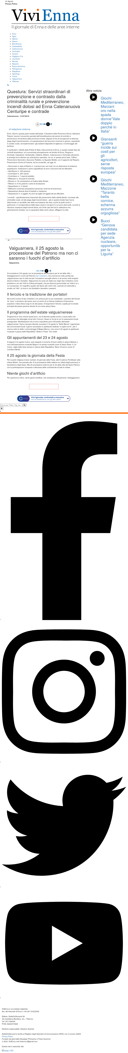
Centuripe (16, 51)
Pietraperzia (17, 69)
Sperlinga (16, 74)
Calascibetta (17, 46)
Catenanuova (17, 49)
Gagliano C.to (17, 56)
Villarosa (15, 81)
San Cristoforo (41, 276)
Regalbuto (16, 71)
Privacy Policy (11, 4)
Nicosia (15, 61)
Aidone (15, 39)
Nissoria (15, 64)
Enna (14, 34)
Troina (14, 76)
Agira (14, 36)
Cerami (15, 54)
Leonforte (16, 59)
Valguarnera (17, 79)
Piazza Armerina (18, 66)
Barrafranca (17, 44)
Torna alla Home (44, 218)
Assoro (15, 41)
